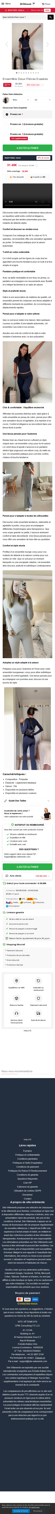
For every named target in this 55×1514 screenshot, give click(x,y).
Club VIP (27, 1183)
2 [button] (20, 73)
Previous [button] (5, 44)
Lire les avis (41, 876)
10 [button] (39, 73)
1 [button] (17, 73)
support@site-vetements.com (33, 1361)
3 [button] (22, 73)
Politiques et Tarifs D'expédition (27, 1163)
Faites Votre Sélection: (13, 94)
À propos (27, 1151)
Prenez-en (16, 114)
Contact (27, 1199)
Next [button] (50, 44)
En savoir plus (34, 1507)
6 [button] (29, 73)
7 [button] (32, 73)
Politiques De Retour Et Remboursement (27, 1171)
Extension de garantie (27, 1187)
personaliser (37, 1511)
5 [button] (27, 73)
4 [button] (24, 73)
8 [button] (34, 73)
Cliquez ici (40, 1358)
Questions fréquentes (27, 1179)
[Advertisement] (27, 1049)
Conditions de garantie (27, 1175)
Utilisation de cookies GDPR (27, 1191)
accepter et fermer (21, 1511)
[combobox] (24, 17)
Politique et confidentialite (27, 1155)
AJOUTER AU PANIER (27, 148)
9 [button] (36, 73)
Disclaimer (27, 1195)
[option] (27, 46)
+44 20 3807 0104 (35, 1354)
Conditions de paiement (27, 1167)
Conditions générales (27, 1159)
